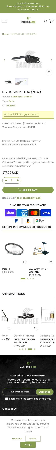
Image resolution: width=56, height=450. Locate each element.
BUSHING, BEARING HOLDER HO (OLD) (13, 341)
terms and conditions (38, 398)
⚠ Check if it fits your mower (21, 114)
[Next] (51, 60)
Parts (11, 101)
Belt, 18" (6, 269)
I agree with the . (30, 398)
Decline (33, 438)
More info (17, 438)
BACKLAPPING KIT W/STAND (38, 270)
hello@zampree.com (29, 3)
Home (5, 34)
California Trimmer (21, 96)
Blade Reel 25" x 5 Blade (39, 341)
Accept (28, 444)
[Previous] (4, 60)
